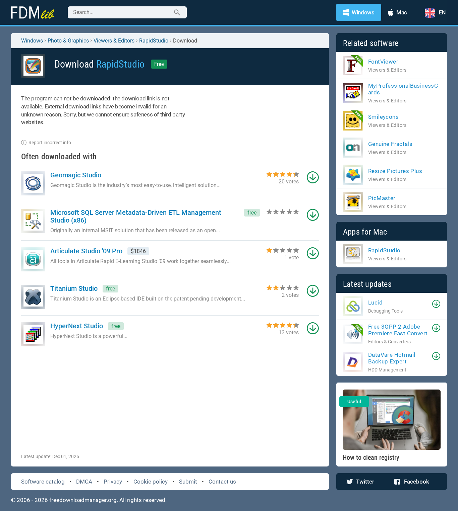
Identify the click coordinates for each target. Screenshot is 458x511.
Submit (188, 481)
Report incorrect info (49, 142)
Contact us (222, 481)
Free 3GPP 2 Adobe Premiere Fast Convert (397, 330)
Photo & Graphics (68, 40)
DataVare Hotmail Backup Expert (391, 358)
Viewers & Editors (114, 40)
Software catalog (43, 481)
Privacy (113, 481)
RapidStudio (153, 40)
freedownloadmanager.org (83, 500)
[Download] (436, 304)
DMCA (84, 481)
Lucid (375, 302)
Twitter (365, 481)
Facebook (416, 481)
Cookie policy (150, 481)
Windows (32, 40)
